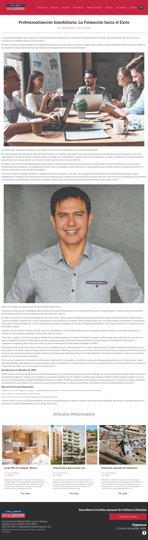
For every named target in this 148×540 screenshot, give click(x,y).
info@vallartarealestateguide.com (34, 526)
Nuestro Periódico (94, 7)
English (133, 7)
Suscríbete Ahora (128, 516)
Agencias (54, 7)
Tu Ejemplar (121, 7)
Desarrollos (42, 7)
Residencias (78, 7)
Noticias (109, 7)
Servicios (66, 7)
